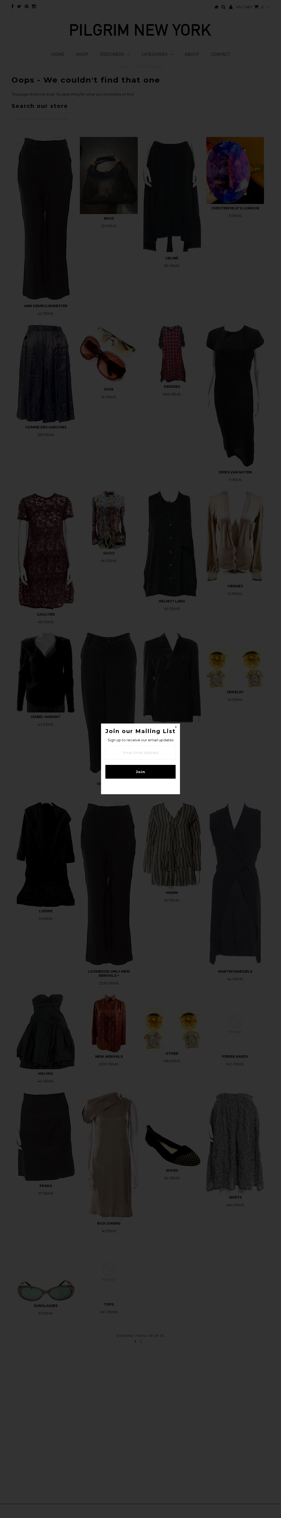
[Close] (176, 728)
